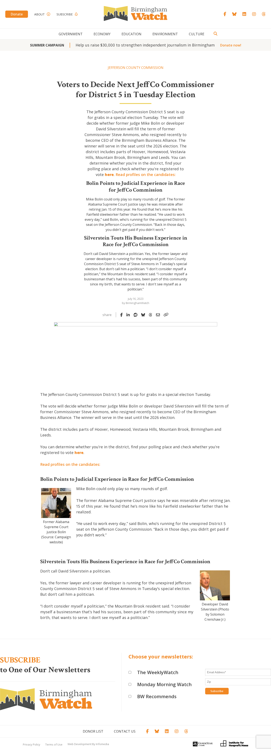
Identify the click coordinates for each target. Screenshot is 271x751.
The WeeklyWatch (157, 672)
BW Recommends (157, 696)
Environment (165, 34)
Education (131, 34)
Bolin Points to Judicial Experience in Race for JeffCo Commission (135, 186)
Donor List (93, 731)
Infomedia (102, 744)
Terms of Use (53, 744)
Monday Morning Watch (164, 684)
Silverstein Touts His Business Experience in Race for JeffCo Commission (135, 241)
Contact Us (125, 731)
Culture (196, 34)
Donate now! (230, 45)
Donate (17, 14)
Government (71, 34)
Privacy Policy (31, 744)
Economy (102, 34)
